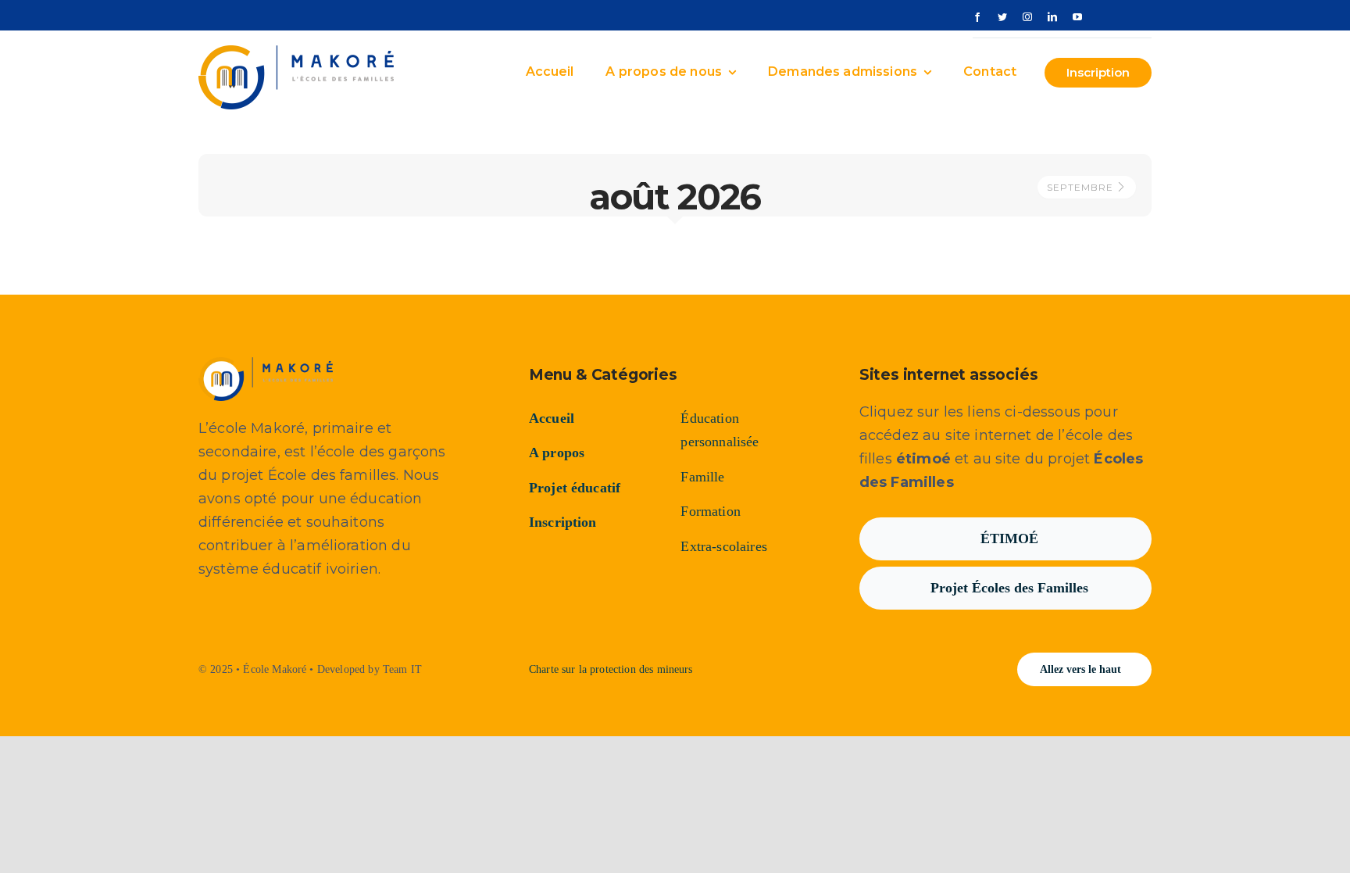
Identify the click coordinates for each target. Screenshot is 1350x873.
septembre (1081, 187)
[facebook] (977, 17)
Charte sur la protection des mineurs (611, 669)
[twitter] (1002, 17)
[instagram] (1027, 17)
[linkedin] (1052, 17)
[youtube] (1077, 17)
